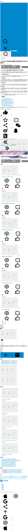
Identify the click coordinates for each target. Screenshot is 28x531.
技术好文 (3, 489)
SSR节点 (11, 476)
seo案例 (4, 21)
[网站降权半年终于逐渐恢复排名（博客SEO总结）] (10, 228)
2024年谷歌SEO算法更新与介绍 (5, 104)
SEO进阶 (4, 6)
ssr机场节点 (7, 476)
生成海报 (12, 127)
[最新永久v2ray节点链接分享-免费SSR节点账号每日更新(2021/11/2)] (10, 439)
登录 (0, 44)
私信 (22, 357)
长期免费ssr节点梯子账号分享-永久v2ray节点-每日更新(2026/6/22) (9, 361)
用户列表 (4, 34)
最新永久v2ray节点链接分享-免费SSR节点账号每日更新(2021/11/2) (9, 440)
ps (0, 109)
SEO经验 (4, 5)
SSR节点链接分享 (7, 477)
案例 (2, 20)
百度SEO (4, 11)
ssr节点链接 (4, 477)
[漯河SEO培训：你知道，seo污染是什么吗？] (10, 425)
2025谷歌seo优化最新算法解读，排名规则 (7, 99)
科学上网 (24, 478)
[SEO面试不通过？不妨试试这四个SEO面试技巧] (10, 175)
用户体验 (1, 89)
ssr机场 (5, 476)
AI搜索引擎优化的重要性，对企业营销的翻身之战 (8, 101)
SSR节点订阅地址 (19, 476)
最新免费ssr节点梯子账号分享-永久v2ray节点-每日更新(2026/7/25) (9, 360)
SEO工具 (4, 7)
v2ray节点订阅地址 (17, 477)
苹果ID (5, 29)
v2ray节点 (14, 477)
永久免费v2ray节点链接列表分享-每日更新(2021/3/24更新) (8, 466)
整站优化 (4, 10)
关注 (11, 357)
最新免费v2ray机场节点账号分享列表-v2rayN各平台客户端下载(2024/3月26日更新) (11, 460)
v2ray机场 (10, 477)
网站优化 (3, 9)
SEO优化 (2, 70)
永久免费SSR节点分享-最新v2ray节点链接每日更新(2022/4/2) (9, 462)
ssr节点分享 (14, 476)
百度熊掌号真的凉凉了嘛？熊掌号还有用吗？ (7, 454)
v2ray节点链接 (21, 477)
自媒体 (4, 24)
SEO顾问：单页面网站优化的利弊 (6, 309)
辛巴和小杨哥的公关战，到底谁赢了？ (6, 399)
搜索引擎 (5, 109)
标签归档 (4, 35)
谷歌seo (4, 12)
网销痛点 (4, 19)
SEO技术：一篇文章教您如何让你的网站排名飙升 (8, 102)
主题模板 (4, 15)
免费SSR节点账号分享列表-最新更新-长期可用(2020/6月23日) (9, 464)
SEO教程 (3, 484)
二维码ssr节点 (25, 477)
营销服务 (3, 487)
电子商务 (4, 25)
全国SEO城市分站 (5, 36)
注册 (2, 44)
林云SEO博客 (5, 491)
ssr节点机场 (16, 476)
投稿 (0, 45)
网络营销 (3, 16)
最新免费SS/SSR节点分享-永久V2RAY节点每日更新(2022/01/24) (9, 461)
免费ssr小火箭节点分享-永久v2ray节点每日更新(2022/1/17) (8, 465)
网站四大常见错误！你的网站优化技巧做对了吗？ (8, 103)
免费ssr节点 (5, 478)
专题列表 (4, 33)
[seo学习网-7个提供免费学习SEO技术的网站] (10, 281)
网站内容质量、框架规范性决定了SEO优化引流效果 (8, 203)
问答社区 (4, 31)
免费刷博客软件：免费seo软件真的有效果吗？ (7, 256)
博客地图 (3, 488)
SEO (1, 109)
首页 (4, 57)
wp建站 (4, 14)
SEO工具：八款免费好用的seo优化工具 (6, 98)
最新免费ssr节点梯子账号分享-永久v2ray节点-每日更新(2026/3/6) (9, 363)
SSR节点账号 (24, 476)
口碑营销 (4, 17)
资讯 (2, 26)
